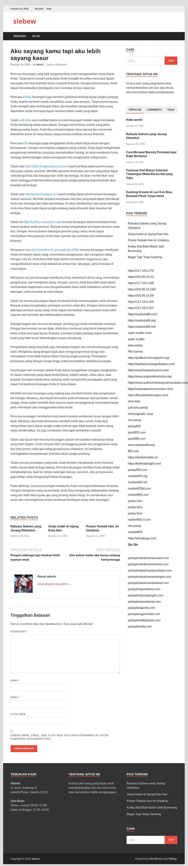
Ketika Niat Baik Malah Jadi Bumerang (152, 807)
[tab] (135, 109)
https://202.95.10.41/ (141, 276)
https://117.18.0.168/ (141, 283)
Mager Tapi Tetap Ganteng (145, 257)
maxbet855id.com (139, 488)
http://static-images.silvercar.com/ (46, 166)
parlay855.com (137, 469)
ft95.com (133, 451)
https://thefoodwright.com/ (144, 463)
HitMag (172, 858)
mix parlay (134, 420)
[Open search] (175, 36)
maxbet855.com (138, 494)
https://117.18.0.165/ (141, 301)
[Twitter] (170, 8)
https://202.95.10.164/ (142, 289)
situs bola (134, 401)
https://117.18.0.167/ (141, 308)
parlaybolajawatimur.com (144, 589)
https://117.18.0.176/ (141, 270)
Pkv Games (135, 351)
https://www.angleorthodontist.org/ (150, 376)
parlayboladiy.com (140, 626)
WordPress (156, 858)
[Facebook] (165, 8)
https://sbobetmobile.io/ (143, 457)
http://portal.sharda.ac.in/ (41, 194)
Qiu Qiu (133, 544)
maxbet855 (135, 532)
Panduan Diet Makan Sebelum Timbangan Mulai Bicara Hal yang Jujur (149, 174)
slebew (24, 21)
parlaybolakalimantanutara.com (148, 558)
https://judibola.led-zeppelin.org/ (148, 357)
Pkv (25, 143)
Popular (135, 109)
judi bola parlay (138, 407)
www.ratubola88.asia (141, 444)
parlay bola (135, 500)
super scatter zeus (140, 332)
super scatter (136, 339)
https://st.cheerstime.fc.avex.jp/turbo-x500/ (52, 249)
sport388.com (136, 438)
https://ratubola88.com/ (142, 314)
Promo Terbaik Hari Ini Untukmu (148, 240)
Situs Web (17, 714)
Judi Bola (25, 120)
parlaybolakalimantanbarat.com (148, 582)
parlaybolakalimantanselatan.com (150, 570)
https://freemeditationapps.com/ (148, 395)
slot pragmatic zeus (140, 413)
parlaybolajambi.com (141, 607)
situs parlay (135, 345)
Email (15, 697)
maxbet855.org (137, 476)
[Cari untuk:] (151, 61)
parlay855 (134, 426)
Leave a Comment (56, 64)
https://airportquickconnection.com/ (150, 388)
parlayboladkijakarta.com (144, 620)
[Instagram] (175, 8)
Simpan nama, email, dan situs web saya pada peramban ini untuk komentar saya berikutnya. (59, 737)
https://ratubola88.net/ (142, 326)
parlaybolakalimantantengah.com (149, 576)
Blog (49, 8)
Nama (15, 680)
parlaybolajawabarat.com (144, 601)
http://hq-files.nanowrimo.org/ (42, 222)
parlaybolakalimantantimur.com (148, 564)
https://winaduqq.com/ (142, 538)
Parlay (27, 96)
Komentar (18, 631)
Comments (154, 109)
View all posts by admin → (54, 584)
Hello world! (134, 119)
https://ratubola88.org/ (142, 320)
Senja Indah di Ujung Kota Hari (148, 234)
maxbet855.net (137, 482)
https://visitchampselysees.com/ (148, 370)
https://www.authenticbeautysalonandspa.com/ (158, 382)
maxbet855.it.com (139, 519)
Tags (170, 109)
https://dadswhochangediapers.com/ (151, 364)
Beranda (39, 8)
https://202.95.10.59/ (141, 295)
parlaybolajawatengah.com (145, 595)
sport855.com (136, 432)
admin (39, 64)
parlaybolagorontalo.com (144, 614)
